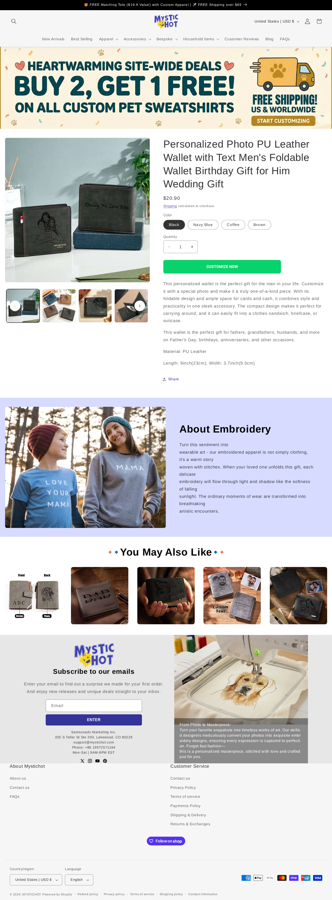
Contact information (203, 894)
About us (18, 778)
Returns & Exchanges (190, 824)
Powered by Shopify (57, 894)
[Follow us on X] (82, 760)
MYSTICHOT (31, 894)
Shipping (170, 206)
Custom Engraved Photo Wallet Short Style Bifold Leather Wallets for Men (298, 631)
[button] (14, 21)
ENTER (94, 720)
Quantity (170, 236)
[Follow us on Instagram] (89, 760)
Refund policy (88, 894)
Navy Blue (203, 225)
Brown (259, 225)
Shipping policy (171, 894)
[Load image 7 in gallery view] (131, 306)
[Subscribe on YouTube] (97, 760)
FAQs (15, 796)
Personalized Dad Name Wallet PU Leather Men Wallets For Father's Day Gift (97, 631)
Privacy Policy (183, 787)
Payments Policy (185, 806)
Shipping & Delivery (188, 815)
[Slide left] (15, 305)
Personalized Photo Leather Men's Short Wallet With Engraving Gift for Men (226, 631)
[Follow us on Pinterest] (105, 760)
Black (174, 225)
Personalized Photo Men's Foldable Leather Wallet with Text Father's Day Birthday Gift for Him (33, 631)
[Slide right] (139, 305)
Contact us (20, 787)
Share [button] (173, 379)
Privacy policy (114, 894)
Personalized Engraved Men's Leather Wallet (162, 629)
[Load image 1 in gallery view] (23, 306)
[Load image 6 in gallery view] (95, 306)
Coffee (233, 225)
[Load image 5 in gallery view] (59, 306)
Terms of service (185, 796)
